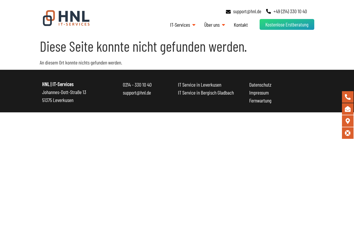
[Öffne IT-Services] (193, 25)
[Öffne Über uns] (223, 25)
